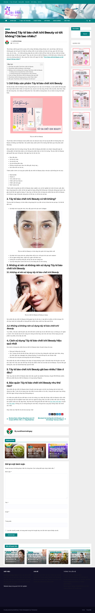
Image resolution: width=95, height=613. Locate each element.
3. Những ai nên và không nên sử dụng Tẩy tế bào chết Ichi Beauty (24, 70)
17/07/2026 (76, 559)
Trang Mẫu (88, 609)
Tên (6, 502)
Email (7, 512)
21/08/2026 (11, 559)
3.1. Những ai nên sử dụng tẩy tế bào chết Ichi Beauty (21, 71)
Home (83, 609)
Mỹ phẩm (27, 2)
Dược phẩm (21, 2)
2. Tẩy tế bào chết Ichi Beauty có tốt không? (19, 68)
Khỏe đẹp (6, 2)
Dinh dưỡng (33, 2)
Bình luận (8, 471)
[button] (87, 20)
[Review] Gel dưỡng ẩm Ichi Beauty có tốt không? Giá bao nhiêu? (51, 419)
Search (85, 33)
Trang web (8, 521)
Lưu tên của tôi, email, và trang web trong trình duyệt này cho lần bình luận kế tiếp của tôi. (32, 530)
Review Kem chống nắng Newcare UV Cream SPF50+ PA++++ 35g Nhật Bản (21, 419)
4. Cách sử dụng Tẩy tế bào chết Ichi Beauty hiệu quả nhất (22, 75)
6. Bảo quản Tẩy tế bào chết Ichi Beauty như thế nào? (21, 78)
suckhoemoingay (16, 41)
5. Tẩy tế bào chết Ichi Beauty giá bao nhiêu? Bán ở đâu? (22, 77)
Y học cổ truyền (13, 2)
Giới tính (40, 2)
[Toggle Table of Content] (40, 64)
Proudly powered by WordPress (11, 609)
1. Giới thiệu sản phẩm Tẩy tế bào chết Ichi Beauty (20, 66)
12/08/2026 (33, 559)
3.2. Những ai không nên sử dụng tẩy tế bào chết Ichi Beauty (22, 73)
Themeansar (34, 609)
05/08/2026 (55, 559)
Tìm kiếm (75, 28)
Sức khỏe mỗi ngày (55, 401)
